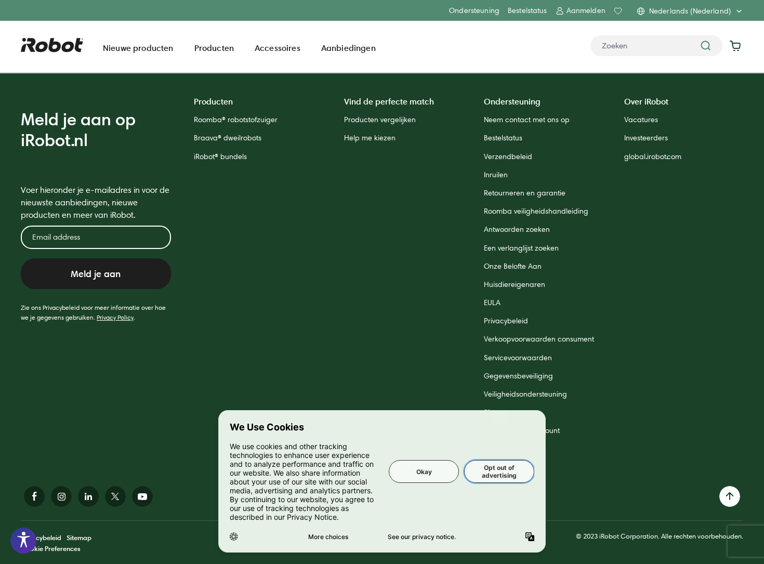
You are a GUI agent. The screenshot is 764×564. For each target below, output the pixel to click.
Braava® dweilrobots (227, 137)
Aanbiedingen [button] (348, 48)
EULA (492, 302)
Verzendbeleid (508, 156)
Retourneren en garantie (524, 193)
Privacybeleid (506, 320)
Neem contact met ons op (527, 119)
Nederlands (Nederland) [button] (690, 11)
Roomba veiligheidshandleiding (536, 211)
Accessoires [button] (277, 48)
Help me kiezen (370, 137)
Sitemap (79, 537)
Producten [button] (214, 48)
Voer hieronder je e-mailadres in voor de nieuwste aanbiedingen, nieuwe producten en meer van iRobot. (95, 202)
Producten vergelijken (380, 119)
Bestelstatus (527, 10)
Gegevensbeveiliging (518, 376)
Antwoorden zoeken (517, 229)
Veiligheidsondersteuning (525, 394)
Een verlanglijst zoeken (521, 248)
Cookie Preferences (51, 548)
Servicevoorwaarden (518, 357)
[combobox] (656, 45)
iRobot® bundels (220, 156)
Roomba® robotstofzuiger (236, 119)
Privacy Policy (115, 317)
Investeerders (646, 137)
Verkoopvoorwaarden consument (539, 339)
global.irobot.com (652, 156)
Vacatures (641, 119)
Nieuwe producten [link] (138, 48)
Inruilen (496, 174)
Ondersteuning (474, 10)
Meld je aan (96, 274)
